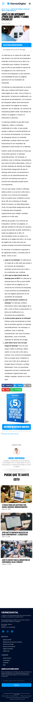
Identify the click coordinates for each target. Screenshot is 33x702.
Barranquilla (9, 620)
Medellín (11, 621)
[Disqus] (16, 588)
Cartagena (17, 621)
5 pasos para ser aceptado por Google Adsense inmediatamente (14, 506)
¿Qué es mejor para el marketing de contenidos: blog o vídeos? (16, 561)
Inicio (3, 9)
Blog (7, 9)
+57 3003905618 (10, 627)
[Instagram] (8, 632)
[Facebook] (3, 632)
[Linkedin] (12, 632)
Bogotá (7, 621)
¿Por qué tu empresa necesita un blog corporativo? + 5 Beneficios (15, 533)
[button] (29, 3)
